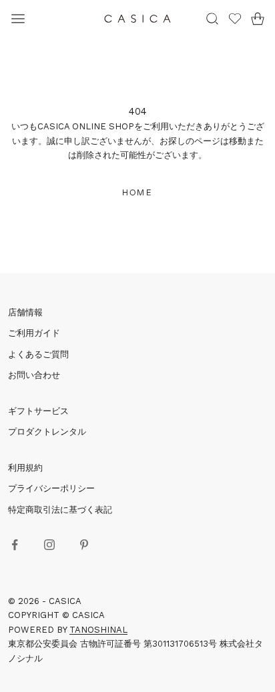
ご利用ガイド (34, 333)
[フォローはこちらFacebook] (14, 544)
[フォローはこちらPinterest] (84, 544)
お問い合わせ (34, 375)
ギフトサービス (38, 411)
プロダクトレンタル (47, 432)
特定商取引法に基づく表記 (60, 510)
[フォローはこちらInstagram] (49, 544)
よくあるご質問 (38, 354)
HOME (137, 192)
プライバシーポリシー (51, 488)
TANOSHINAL (98, 630)
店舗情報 (25, 312)
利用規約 (25, 468)
